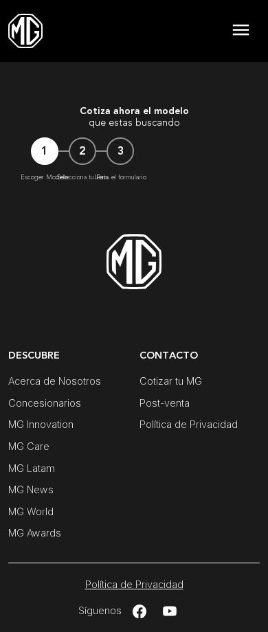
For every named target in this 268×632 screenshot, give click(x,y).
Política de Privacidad (188, 424)
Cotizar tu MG (170, 381)
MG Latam (31, 468)
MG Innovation (41, 424)
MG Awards (34, 533)
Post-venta (164, 403)
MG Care (28, 446)
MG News (31, 489)
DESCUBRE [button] (34, 355)
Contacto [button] (168, 355)
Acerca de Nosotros (54, 381)
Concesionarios (44, 403)
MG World (31, 511)
